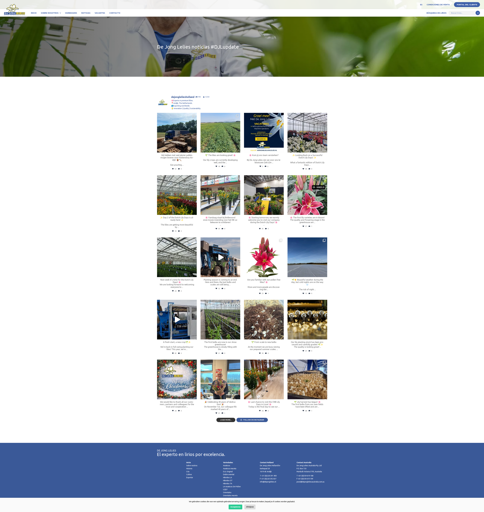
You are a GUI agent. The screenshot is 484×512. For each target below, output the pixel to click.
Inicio (34, 13)
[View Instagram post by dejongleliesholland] (194, 149)
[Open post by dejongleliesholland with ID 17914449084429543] (177, 133)
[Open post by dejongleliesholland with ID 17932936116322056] (264, 133)
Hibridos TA (227, 484)
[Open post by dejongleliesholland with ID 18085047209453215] (177, 195)
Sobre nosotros (49, 13)
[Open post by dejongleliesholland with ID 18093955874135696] (220, 257)
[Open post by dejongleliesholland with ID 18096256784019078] (307, 257)
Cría (187, 472)
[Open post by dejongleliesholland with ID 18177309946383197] (177, 319)
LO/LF (225, 489)
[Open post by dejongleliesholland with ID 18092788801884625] (307, 379)
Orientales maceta (230, 495)
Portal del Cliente (467, 5)
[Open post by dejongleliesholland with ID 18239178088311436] (220, 133)
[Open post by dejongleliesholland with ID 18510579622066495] (220, 379)
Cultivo (189, 474)
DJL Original (228, 472)
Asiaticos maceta (229, 469)
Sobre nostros (191, 466)
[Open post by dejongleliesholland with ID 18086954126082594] (177, 379)
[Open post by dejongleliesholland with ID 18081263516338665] (220, 195)
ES (421, 5)
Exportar (189, 477)
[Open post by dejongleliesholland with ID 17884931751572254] (264, 195)
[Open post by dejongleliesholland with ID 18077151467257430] (307, 195)
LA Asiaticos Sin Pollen (232, 487)
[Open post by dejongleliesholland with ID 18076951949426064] (220, 319)
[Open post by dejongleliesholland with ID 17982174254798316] (264, 319)
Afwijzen (250, 507)
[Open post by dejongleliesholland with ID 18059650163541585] (264, 379)
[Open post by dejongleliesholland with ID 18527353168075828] (264, 257)
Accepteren (235, 507)
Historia (189, 469)
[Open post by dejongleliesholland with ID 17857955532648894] (177, 257)
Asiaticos (226, 466)
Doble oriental (228, 474)
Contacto (114, 13)
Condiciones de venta (438, 5)
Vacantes (100, 13)
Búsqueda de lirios (436, 13)
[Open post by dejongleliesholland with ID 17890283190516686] (307, 133)
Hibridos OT (227, 481)
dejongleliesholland (176, 115)
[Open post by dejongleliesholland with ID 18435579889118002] (307, 319)
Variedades (71, 13)
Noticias (85, 13)
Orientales (227, 492)
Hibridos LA (227, 477)
